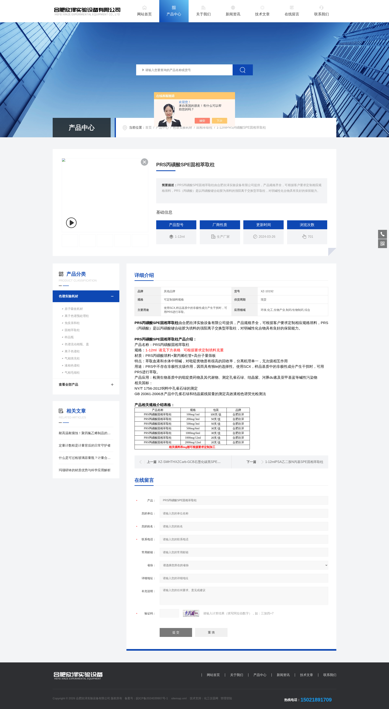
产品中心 (174, 14)
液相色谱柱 (72, 365)
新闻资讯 (233, 14)
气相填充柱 (72, 358)
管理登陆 (226, 698)
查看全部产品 (68, 384)
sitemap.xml (179, 698)
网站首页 (144, 14)
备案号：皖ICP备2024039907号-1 (146, 698)
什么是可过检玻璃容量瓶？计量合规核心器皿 (86, 458)
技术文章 (262, 14)
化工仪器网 (211, 698)
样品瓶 (69, 337)
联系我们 (321, 14)
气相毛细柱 (72, 372)
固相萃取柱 (204, 127)
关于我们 (203, 14)
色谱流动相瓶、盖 (77, 344)
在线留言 (292, 14)
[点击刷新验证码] (191, 613)
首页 (148, 127)
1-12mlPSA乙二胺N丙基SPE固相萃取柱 (294, 462)
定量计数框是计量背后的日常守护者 (85, 445)
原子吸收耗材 (74, 308)
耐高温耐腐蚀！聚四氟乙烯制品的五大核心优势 (86, 433)
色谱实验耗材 (182, 127)
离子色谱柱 (72, 351)
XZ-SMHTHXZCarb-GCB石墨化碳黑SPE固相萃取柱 (196, 462)
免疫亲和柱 (72, 323)
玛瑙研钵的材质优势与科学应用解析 (85, 470)
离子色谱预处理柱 (77, 316)
